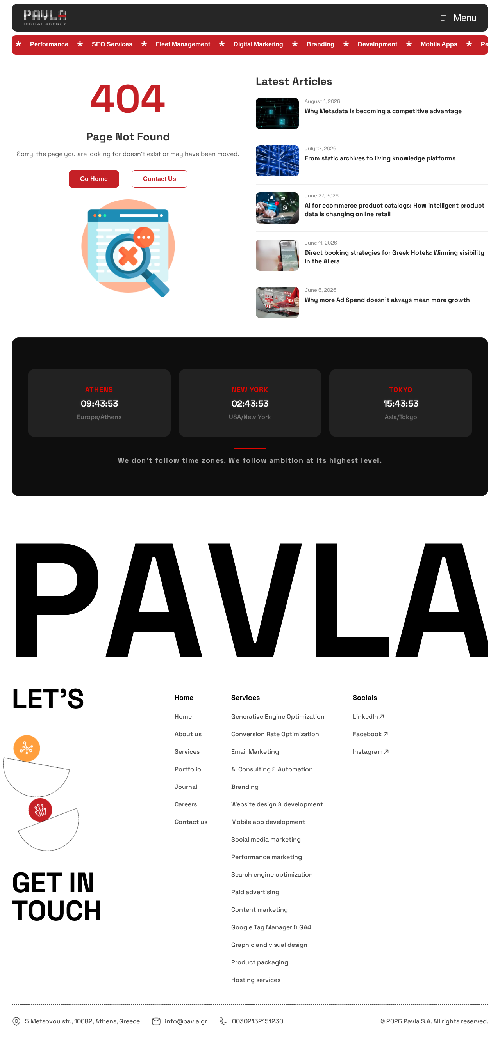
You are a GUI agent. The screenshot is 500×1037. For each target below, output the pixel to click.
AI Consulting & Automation (272, 769)
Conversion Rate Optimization (275, 734)
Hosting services (255, 980)
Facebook (367, 734)
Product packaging (259, 962)
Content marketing (259, 910)
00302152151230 (257, 1021)
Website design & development (277, 804)
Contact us (191, 822)
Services (187, 752)
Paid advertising (255, 892)
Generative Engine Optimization (278, 716)
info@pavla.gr (186, 1021)
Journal (186, 787)
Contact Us (159, 179)
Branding (245, 787)
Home (183, 716)
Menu (465, 18)
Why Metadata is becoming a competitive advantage (383, 111)
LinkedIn (365, 716)
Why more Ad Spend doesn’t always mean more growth (387, 300)
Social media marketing (266, 839)
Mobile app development (268, 822)
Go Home (94, 179)
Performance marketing (266, 857)
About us (188, 734)
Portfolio (188, 769)
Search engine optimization (272, 874)
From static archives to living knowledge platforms (380, 158)
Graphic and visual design (269, 945)
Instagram (368, 752)
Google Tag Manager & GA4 (271, 927)
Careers (186, 804)
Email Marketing (255, 752)
